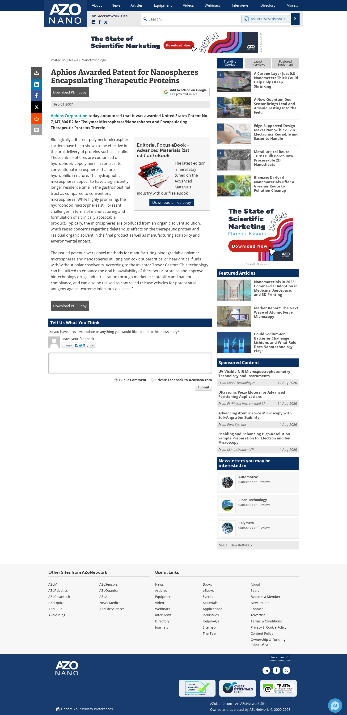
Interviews (163, 615)
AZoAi (103, 596)
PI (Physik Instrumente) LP (246, 403)
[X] (36, 107)
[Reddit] (36, 118)
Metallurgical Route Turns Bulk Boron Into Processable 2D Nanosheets (273, 158)
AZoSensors (108, 584)
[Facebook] (36, 95)
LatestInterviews (257, 63)
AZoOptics (56, 602)
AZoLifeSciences (112, 609)
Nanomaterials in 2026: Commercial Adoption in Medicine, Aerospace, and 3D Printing (276, 288)
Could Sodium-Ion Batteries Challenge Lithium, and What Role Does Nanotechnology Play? (275, 342)
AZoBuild (55, 609)
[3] (234, 133)
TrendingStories (230, 63)
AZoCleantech (59, 596)
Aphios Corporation (69, 115)
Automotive (248, 477)
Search (256, 590)
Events (208, 596)
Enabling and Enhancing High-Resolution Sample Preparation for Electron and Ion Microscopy (254, 438)
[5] (234, 185)
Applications (212, 609)
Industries (211, 615)
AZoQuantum (109, 590)
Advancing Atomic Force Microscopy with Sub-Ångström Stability (255, 415)
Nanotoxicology (94, 60)
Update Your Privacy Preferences (86, 709)
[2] (234, 107)
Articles (161, 590)
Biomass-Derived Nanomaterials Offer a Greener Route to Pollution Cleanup (274, 184)
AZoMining (56, 615)
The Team (210, 633)
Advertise (258, 615)
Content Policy (262, 633)
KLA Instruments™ (240, 449)
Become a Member (265, 596)
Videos (160, 602)
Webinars (162, 609)
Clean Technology (252, 500)
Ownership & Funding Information (268, 642)
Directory (162, 621)
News (73, 60)
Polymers (246, 522)
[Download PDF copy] (36, 73)
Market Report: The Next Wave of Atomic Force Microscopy (276, 312)
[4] (234, 159)
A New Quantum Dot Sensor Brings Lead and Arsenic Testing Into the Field (275, 106)
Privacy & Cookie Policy (268, 627)
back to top (278, 657)
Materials (210, 602)
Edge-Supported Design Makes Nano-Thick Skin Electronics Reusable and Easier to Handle (276, 132)
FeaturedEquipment (285, 63)
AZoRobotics (58, 590)
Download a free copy (171, 202)
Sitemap (209, 627)
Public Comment (132, 380)
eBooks (208, 590)
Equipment (164, 596)
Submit (203, 387)
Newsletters (260, 602)
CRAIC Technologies (241, 382)
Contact (257, 609)
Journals (161, 627)
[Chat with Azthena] (335, 705)
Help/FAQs (211, 621)
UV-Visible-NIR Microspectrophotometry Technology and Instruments (254, 373)
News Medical (110, 602)
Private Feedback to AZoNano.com (183, 380)
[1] (234, 81)
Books (207, 584)
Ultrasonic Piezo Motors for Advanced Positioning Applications (251, 394)
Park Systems (236, 424)
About (255, 584)
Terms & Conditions (266, 621)
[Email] (36, 129)
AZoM (52, 584)
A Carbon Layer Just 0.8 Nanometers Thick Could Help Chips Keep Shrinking (276, 80)
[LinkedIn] (36, 84)
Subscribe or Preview (254, 482)
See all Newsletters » (235, 545)
